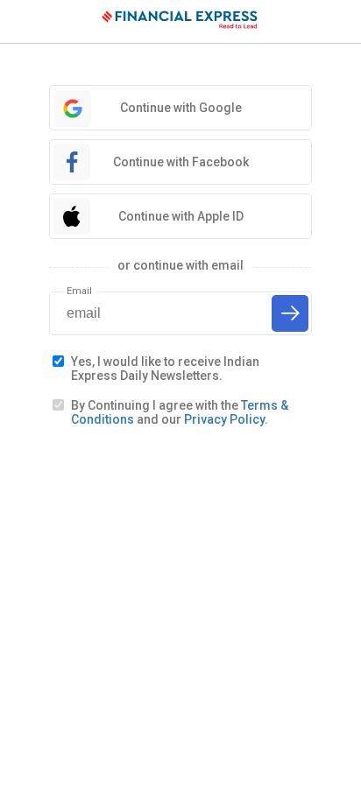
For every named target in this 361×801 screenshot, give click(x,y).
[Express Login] (180, 22)
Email (79, 291)
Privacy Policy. (226, 419)
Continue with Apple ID (181, 216)
